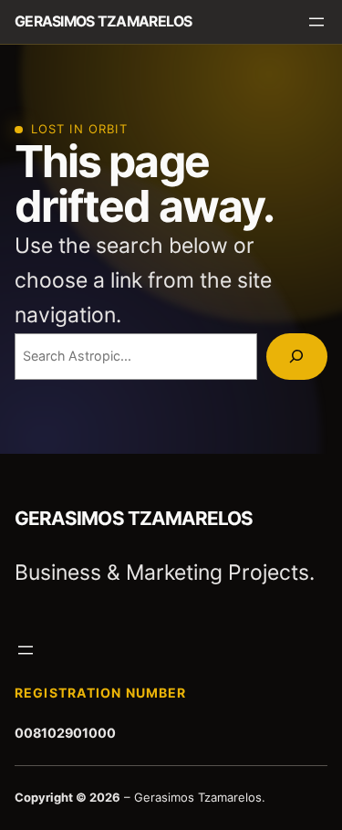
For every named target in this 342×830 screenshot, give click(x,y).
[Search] (296, 356)
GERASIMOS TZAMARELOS (103, 21)
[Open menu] (316, 22)
